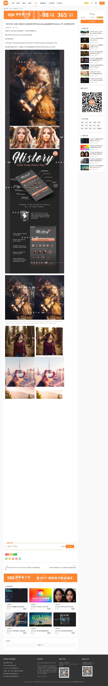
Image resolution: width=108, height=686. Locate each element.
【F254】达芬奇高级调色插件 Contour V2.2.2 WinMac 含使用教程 (40, 631)
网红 (90, 125)
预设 (24, 3)
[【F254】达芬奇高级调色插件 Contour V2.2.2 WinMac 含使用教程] (40, 619)
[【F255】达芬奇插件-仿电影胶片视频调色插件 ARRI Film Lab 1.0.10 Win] (16, 619)
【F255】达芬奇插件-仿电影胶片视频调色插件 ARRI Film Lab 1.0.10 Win (16, 631)
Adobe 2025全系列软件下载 (9, 665)
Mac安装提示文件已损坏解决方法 (11, 676)
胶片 (94, 125)
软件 (35, 3)
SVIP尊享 (52, 3)
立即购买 (70, 546)
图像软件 (10, 604)
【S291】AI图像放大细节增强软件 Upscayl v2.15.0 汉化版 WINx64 (16, 607)
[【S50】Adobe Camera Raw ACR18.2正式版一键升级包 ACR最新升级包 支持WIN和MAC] (85, 33)
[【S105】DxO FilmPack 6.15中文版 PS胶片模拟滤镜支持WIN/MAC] (85, 80)
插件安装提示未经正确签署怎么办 (11, 673)
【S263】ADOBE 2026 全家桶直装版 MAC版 (40, 607)
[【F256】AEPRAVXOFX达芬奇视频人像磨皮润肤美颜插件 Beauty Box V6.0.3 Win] (64, 595)
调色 (90, 122)
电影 (86, 128)
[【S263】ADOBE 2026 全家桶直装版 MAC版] (40, 595)
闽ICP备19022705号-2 (78, 681)
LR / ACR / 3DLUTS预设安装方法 (11, 668)
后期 (7, 554)
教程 (18, 3)
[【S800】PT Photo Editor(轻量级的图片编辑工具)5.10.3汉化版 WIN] (85, 73)
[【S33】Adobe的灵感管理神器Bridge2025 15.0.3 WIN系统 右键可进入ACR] (85, 53)
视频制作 (99, 128)
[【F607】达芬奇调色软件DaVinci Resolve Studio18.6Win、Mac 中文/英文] (85, 67)
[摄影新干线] (5, 3)
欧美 (90, 128)
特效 (11, 554)
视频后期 (43, 3)
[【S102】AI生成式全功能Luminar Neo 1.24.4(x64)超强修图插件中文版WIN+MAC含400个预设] (85, 40)
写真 (86, 125)
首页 (13, 3)
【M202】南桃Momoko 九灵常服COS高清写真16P (62, 567)
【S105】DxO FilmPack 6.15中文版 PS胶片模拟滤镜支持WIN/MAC (96, 80)
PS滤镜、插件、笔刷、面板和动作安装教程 (13, 671)
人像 (86, 122)
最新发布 (9, 27)
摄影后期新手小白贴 (7, 662)
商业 (99, 122)
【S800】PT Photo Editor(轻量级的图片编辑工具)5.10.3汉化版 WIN (96, 73)
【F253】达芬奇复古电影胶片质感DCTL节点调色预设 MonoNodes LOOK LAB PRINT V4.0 (65, 631)
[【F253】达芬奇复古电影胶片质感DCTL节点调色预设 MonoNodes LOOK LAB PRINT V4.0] (64, 619)
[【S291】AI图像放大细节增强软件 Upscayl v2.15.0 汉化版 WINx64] (16, 595)
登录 (42, 645)
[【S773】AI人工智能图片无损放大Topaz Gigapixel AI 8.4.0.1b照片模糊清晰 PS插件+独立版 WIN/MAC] (85, 47)
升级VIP (100, 17)
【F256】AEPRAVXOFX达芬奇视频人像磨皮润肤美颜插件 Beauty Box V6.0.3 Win (64, 607)
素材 (29, 3)
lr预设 (94, 122)
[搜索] (91, 3)
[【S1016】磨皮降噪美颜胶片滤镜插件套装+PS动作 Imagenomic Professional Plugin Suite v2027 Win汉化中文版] (85, 60)
